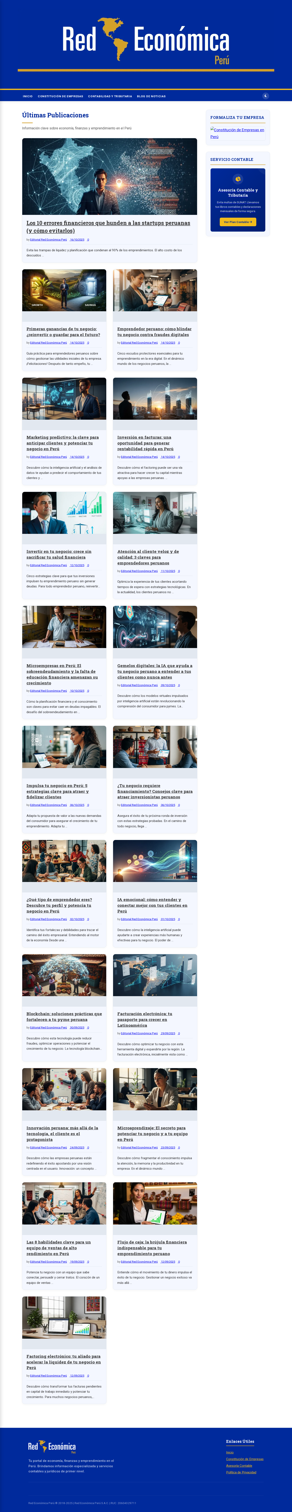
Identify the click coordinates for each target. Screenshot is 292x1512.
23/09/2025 (167, 1147)
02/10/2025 (76, 919)
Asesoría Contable (239, 1466)
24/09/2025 (76, 1147)
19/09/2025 (76, 1261)
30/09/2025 (76, 1027)
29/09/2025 (167, 1033)
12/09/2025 (167, 1261)
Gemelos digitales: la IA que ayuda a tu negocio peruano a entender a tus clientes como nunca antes (154, 671)
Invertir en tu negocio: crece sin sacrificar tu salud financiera (59, 554)
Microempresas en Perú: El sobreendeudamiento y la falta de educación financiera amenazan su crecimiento (62, 674)
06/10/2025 (76, 805)
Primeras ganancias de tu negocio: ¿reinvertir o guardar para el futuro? (63, 331)
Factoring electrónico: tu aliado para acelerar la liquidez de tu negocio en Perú (64, 1361)
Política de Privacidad (241, 1472)
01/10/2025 (167, 919)
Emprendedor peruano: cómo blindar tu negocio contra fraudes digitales (154, 331)
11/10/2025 (167, 571)
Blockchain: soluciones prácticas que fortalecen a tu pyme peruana (64, 1016)
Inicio (28, 96)
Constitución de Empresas (60, 96)
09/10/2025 (167, 685)
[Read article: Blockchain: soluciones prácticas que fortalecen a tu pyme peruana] (64, 976)
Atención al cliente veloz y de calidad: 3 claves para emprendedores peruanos (148, 557)
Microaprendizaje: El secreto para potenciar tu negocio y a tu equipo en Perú (152, 1133)
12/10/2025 (76, 565)
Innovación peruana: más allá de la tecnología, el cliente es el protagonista (62, 1133)
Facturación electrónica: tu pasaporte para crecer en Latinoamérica (144, 1019)
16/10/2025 (76, 239)
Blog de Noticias (151, 96)
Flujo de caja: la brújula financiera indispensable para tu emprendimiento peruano (152, 1247)
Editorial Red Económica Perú (48, 239)
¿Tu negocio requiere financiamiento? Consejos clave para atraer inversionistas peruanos (155, 791)
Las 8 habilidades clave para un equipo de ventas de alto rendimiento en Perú (59, 1247)
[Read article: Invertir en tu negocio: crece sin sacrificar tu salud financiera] (64, 514)
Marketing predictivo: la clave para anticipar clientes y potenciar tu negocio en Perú (63, 442)
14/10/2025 (76, 342)
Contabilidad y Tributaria (110, 96)
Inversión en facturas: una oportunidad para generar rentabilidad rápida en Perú (145, 442)
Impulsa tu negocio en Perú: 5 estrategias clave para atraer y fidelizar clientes (58, 791)
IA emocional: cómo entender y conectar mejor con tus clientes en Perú (152, 905)
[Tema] (265, 96)
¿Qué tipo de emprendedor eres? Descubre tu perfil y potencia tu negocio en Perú (59, 905)
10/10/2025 (76, 690)
